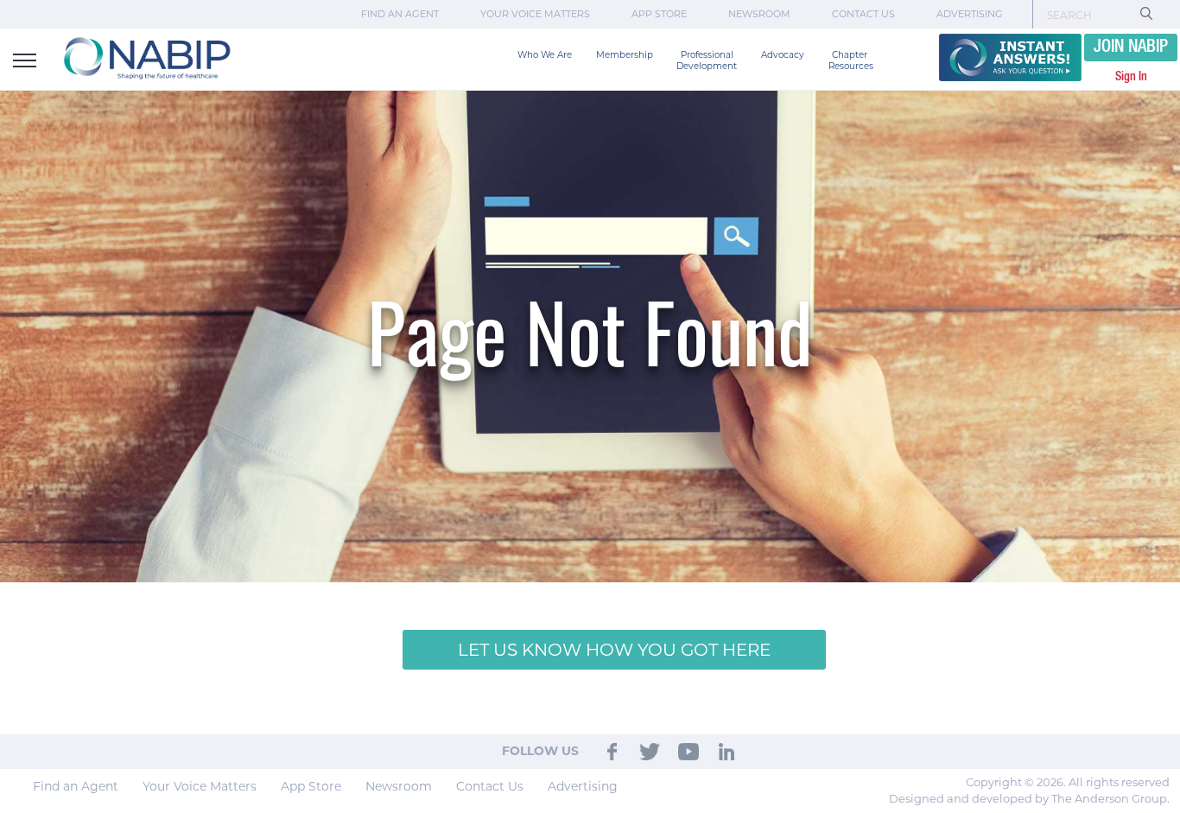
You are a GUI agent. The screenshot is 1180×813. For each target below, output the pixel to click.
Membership (624, 54)
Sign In (1131, 77)
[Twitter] (650, 750)
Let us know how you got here (614, 649)
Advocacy (782, 54)
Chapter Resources (850, 60)
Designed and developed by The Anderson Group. (1029, 798)
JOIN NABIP (1131, 47)
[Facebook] (612, 750)
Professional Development (706, 60)
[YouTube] (688, 750)
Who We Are (544, 54)
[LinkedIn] (726, 750)
